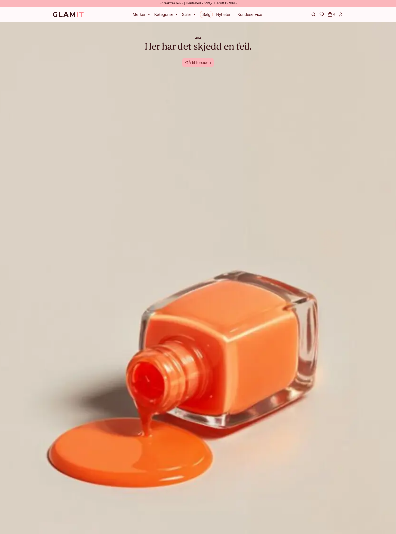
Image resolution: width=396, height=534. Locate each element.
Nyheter (223, 14)
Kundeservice (249, 14)
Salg (206, 14)
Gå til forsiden (198, 62)
